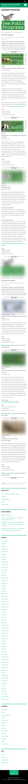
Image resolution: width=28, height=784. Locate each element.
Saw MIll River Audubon (19, 37)
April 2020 (3, 649)
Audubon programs (9, 37)
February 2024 (4, 562)
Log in (2, 754)
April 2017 (3, 688)
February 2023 (4, 578)
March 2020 (4, 651)
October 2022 (4, 583)
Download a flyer (6, 345)
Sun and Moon (4, 504)
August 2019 (4, 670)
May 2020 (3, 646)
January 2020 (4, 657)
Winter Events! (10, 519)
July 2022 (3, 585)
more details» (17, 243)
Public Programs (5, 32)
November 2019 (5, 662)
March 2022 (4, 593)
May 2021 (3, 617)
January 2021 (4, 625)
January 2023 (4, 580)
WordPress (10, 779)
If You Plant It (9, 515)
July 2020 (3, 641)
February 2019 (4, 675)
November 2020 (5, 630)
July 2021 (3, 612)
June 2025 (3, 543)
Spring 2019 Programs (8, 280)
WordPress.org (4, 762)
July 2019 (3, 672)
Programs (3, 733)
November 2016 (5, 699)
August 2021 (4, 609)
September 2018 (5, 678)
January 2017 (4, 693)
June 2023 (3, 572)
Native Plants (4, 730)
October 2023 (4, 567)
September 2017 (5, 680)
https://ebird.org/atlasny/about (7, 243)
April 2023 (3, 575)
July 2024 (3, 554)
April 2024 (3, 559)
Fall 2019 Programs (7, 35)
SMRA (12, 32)
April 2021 (3, 620)
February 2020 (4, 654)
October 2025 (4, 541)
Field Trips (3, 728)
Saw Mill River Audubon (13, 777)
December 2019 (5, 659)
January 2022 (4, 596)
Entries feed (4, 757)
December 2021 (5, 599)
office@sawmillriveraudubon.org (18, 106)
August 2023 (4, 570)
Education (3, 725)
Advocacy (3, 712)
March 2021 (4, 622)
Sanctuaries (4, 738)
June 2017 (3, 685)
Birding (2, 717)
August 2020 (4, 638)
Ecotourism (4, 723)
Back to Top (14, 773)
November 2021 (5, 601)
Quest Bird (3, 496)
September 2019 (5, 667)
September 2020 (5, 635)
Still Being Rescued (5, 499)
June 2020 (3, 643)
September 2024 (5, 551)
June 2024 (3, 556)
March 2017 (4, 691)
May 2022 (3, 591)
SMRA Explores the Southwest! (14, 530)
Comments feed (5, 760)
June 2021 (3, 614)
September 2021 (5, 606)
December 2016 (5, 696)
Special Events (19, 32)
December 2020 (5, 628)
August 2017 (4, 683)
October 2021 (4, 604)
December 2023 (5, 564)
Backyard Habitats (5, 715)
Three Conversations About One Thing (9, 494)
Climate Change (5, 720)
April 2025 (3, 546)
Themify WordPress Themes (19, 779)
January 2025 (4, 549)
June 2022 (3, 588)
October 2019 (4, 664)
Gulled (2, 501)
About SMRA (4, 709)
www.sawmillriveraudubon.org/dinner (10, 401)
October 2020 (4, 633)
